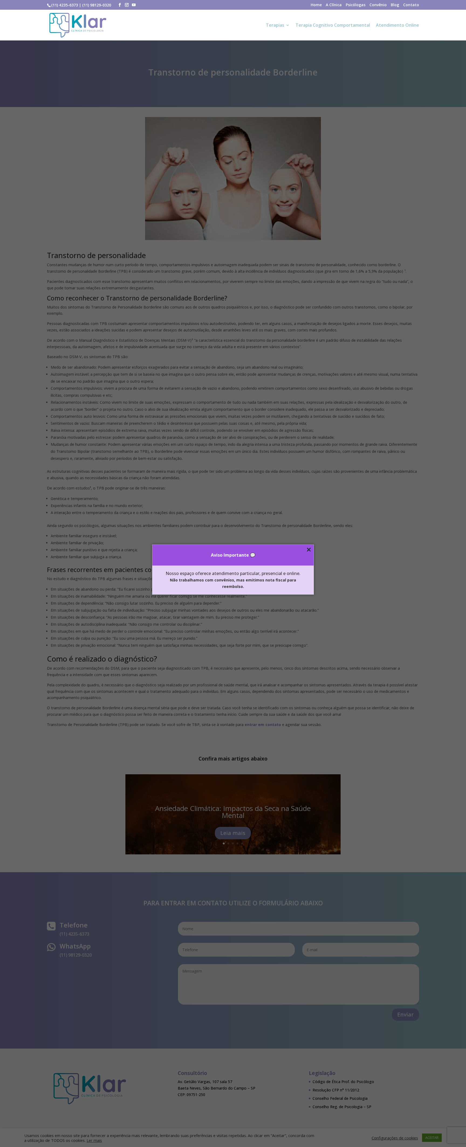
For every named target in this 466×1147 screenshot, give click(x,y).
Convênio (378, 5)
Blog (395, 5)
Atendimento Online (397, 25)
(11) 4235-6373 (64, 5)
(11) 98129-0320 (96, 5)
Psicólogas (355, 5)
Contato (411, 5)
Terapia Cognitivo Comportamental (333, 25)
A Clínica (334, 5)
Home (316, 5)
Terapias (275, 25)
